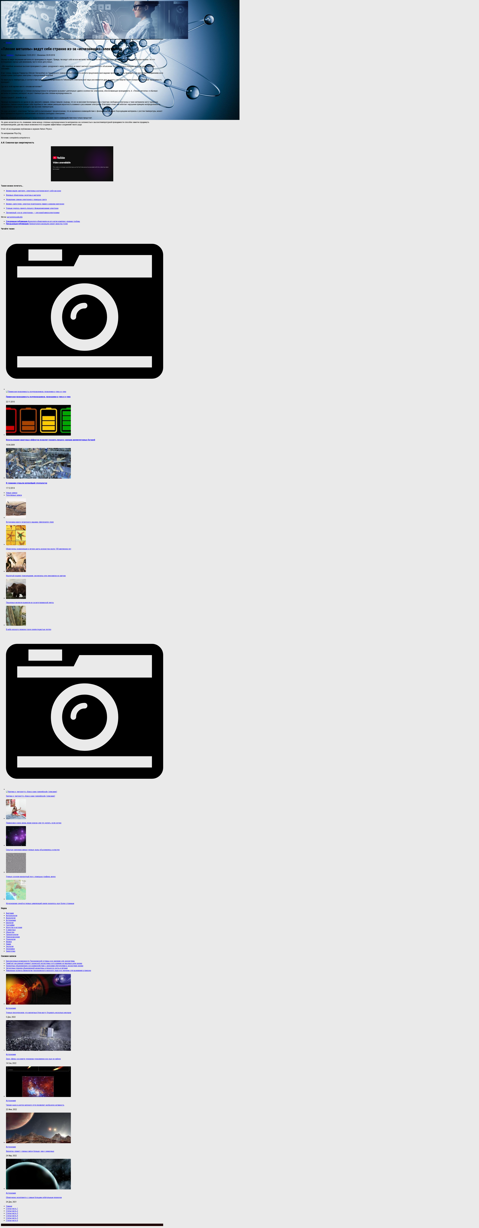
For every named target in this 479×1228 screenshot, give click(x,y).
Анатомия (10, 913)
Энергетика (10, 951)
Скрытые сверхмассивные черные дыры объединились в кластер (33, 850)
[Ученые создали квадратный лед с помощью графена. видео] (16, 872)
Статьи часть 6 (12, 1220)
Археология (10, 918)
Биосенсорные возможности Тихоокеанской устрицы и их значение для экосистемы (40, 961)
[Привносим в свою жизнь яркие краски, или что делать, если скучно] (16, 818)
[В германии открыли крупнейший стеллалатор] (38, 478)
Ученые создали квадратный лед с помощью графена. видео (31, 876)
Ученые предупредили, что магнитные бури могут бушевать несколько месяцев (38, 1012)
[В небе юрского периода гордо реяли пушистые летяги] (16, 625)
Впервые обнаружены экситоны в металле (23, 195)
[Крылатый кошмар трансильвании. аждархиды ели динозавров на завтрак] (16, 571)
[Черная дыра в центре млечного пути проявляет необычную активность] (38, 1096)
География (10, 925)
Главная (9, 1206)
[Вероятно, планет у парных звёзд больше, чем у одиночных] (38, 1142)
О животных (11, 930)
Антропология (11, 915)
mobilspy (10, 55)
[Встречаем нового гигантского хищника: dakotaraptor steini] (16, 517)
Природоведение (13, 937)
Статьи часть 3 (12, 1213)
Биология (9, 922)
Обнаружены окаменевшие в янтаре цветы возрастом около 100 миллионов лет (38, 549)
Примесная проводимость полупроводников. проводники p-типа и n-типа (38, 397)
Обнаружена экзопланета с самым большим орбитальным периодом (34, 1197)
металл (10, 217)
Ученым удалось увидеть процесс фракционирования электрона (32, 208)
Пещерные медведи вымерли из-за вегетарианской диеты (30, 602)
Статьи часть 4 (12, 1216)
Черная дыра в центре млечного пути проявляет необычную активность (35, 1105)
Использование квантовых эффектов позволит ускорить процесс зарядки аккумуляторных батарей (50, 440)
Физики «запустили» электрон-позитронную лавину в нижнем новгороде (35, 204)
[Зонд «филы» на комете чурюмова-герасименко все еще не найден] (38, 1050)
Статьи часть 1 (12, 1208)
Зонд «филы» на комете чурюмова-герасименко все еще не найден (33, 1059)
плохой (16, 217)
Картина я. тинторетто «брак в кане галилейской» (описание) (30, 796)
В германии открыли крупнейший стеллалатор (26, 483)
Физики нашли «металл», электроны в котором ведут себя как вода (33, 191)
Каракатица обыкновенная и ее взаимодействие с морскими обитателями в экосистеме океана (44, 966)
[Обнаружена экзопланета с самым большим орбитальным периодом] (38, 1189)
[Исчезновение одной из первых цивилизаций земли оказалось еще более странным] (16, 899)
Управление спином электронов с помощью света (26, 199)
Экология (9, 946)
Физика (9, 42)
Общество (10, 932)
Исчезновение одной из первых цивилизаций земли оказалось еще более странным (40, 903)
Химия (8, 944)
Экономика (10, 949)
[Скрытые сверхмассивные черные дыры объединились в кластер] (16, 845)
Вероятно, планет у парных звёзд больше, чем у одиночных (30, 1151)
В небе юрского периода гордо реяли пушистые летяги (28, 629)
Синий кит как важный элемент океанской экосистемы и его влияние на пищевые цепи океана (44, 963)
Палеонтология (12, 934)
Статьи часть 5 (12, 1218)
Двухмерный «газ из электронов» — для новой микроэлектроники (32, 212)
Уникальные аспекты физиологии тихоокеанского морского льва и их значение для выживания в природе (48, 970)
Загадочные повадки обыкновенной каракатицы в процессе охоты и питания (37, 968)
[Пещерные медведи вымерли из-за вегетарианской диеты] (16, 598)
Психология (10, 939)
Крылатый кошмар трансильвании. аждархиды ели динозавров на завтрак (36, 576)
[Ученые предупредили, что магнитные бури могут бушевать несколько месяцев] (38, 1004)
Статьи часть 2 (12, 1211)
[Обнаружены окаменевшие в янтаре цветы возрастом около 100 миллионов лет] (16, 544)
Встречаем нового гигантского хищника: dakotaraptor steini (30, 522)
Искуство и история (14, 927)
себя (20, 217)
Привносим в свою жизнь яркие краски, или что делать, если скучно (33, 823)
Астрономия (11, 920)
